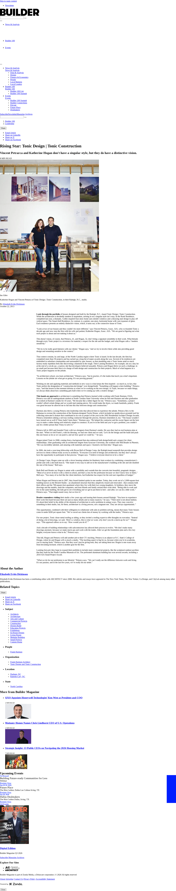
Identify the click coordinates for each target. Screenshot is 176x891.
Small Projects (16, 640)
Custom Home (16, 642)
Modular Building (17, 637)
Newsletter (9, 5)
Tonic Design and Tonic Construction (25, 664)
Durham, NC (15, 674)
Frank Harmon (16, 652)
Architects (14, 614)
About (2, 879)
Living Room (15, 635)
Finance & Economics (19, 31)
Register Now (5, 783)
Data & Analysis (17, 27)
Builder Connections (18, 52)
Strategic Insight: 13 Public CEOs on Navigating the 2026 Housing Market (44, 748)
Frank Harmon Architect (20, 662)
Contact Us (18, 879)
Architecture (15, 616)
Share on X (9, 137)
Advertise (9, 879)
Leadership (9, 123)
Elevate (13, 55)
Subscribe (4, 114)
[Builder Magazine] (19, 15)
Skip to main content (8, 1)
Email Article (10, 133)
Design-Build (15, 626)
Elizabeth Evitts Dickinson (14, 304)
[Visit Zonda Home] (11, 885)
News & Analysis (12, 24)
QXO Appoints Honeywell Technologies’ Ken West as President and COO (43, 697)
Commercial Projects (18, 621)
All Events (4, 804)
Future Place (15, 57)
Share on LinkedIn (12, 135)
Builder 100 (10, 41)
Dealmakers (15, 59)
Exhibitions (15, 630)
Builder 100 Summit (18, 45)
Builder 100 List (17, 43)
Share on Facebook (13, 140)
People (13, 34)
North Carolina (16, 686)
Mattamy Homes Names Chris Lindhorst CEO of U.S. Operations (39, 723)
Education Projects (18, 628)
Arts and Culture (17, 619)
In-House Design (17, 633)
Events (8, 48)
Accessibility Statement (45, 879)
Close (3, 890)
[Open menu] (1, 20)
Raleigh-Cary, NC (17, 676)
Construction (15, 623)
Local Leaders (16, 38)
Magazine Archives (24, 114)
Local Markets (16, 36)
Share (3, 128)
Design (13, 29)
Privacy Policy (29, 879)
